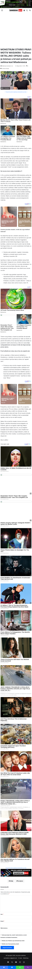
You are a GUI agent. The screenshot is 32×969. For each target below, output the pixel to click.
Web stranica (4, 928)
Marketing (25, 958)
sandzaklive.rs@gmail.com (10, 958)
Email (2, 921)
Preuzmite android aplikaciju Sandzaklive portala (16, 867)
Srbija (11, 881)
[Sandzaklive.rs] (15, 10)
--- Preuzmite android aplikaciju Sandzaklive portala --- (16, 92)
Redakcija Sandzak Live (7, 66)
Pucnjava (20, 881)
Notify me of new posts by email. (10, 944)
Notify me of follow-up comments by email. (13, 940)
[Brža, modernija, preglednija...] (16, 872)
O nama (20, 958)
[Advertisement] (16, 29)
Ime (2, 914)
